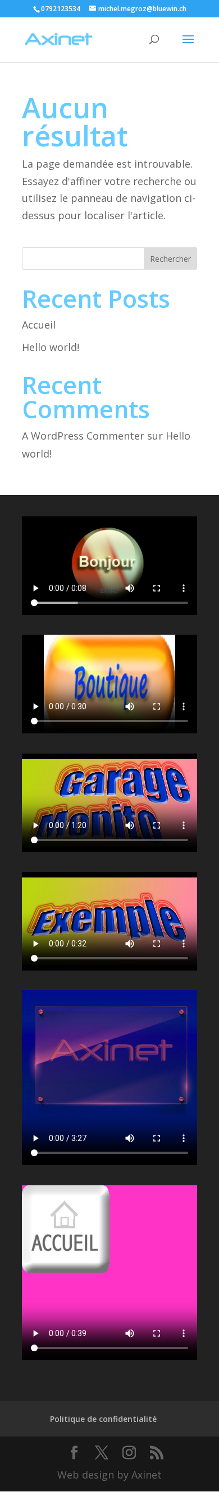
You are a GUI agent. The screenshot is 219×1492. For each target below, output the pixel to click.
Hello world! (50, 347)
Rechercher (170, 258)
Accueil (39, 324)
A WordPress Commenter (83, 435)
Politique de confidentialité (103, 1419)
